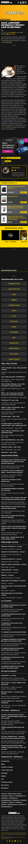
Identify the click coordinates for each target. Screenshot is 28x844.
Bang (3, 764)
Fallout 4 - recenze (7, 583)
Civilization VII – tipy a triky (10, 400)
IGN (18, 67)
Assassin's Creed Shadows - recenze (13, 552)
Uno (2, 779)
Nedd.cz (24, 800)
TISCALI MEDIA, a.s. (17, 837)
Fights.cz (12, 802)
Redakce (8, 832)
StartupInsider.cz (6, 806)
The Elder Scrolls (14, 305)
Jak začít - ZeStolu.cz (10, 710)
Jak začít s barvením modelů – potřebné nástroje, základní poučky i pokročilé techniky (13, 722)
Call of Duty (14, 321)
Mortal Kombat (14, 348)
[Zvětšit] (8, 71)
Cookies (13, 832)
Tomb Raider (14, 332)
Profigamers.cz (21, 796)
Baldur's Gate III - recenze (9, 572)
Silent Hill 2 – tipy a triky (9, 452)
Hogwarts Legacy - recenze (10, 561)
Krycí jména (5, 785)
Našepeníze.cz (12, 804)
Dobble (3, 776)
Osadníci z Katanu (7, 767)
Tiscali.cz (4, 793)
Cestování (4, 796)
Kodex (24, 832)
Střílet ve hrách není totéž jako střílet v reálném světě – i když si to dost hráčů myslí (13, 528)
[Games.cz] (6, 2)
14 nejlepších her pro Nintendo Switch (13, 632)
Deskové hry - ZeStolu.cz (12, 757)
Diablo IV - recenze (7, 575)
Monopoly (4, 773)
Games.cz (12, 796)
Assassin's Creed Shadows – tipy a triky (14, 397)
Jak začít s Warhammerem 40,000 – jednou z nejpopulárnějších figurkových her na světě (14, 716)
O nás (7, 834)
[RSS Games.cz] (21, 841)
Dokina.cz (19, 802)
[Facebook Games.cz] (7, 841)
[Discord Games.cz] (15, 841)
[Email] (12, 170)
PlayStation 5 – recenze (8, 675)
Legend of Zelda (14, 359)
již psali (9, 42)
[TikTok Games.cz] (18, 841)
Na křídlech (5, 788)
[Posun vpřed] (25, 235)
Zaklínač (14, 300)
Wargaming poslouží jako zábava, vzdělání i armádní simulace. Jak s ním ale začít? (13, 747)
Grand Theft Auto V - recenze (10, 578)
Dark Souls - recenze (8, 590)
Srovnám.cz (22, 804)
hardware (7, 161)
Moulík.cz (5, 802)
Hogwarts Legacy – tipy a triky (11, 447)
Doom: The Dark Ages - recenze (11, 597)
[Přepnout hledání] (18, 2)
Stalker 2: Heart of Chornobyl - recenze (13, 564)
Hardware (13, 32)
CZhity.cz (4, 804)
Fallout (14, 310)
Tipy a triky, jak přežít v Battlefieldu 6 (13, 377)
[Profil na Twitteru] (15, 170)
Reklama (3, 832)
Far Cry (14, 316)
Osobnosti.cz (13, 798)
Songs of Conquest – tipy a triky (11, 428)
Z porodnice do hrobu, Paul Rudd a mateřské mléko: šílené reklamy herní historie (13, 521)
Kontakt (3, 834)
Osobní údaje (19, 832)
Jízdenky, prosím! (6, 782)
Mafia (14, 294)
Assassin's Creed (14, 283)
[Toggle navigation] (25, 2)
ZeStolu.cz (4, 798)
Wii (2, 30)
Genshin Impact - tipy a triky (10, 416)
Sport (15, 793)
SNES (2, 127)
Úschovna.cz (16, 800)
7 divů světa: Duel (7, 770)
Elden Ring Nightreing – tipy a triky (12, 440)
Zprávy (10, 793)
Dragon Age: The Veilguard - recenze (13, 580)
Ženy (19, 793)
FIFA (14, 337)
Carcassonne (5, 761)
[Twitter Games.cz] (10, 841)
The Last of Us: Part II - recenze (11, 549)
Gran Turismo (14, 354)
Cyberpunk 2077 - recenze (9, 570)
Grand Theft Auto (14, 289)
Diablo (14, 327)
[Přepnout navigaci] (21, 2)
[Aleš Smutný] (6, 170)
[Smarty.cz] (14, 146)
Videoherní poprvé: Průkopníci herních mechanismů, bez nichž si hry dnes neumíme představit (13, 461)
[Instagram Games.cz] (12, 841)
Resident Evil (14, 343)
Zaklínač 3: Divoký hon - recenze (11, 546)
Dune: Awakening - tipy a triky (11, 449)
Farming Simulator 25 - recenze (11, 559)
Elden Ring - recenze (8, 567)
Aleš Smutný (16, 167)
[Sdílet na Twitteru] (5, 158)
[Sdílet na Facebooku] (2, 158)
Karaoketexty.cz (6, 800)
